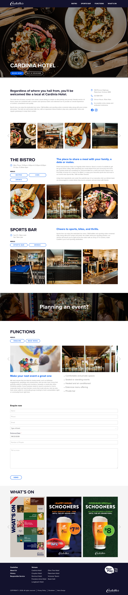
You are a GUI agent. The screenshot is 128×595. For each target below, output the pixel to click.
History (12, 573)
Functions (99, 4)
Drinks (19, 180)
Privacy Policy (42, 590)
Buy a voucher (34, 73)
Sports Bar (18, 245)
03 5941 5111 (98, 96)
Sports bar (86, 4)
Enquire (17, 341)
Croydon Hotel (37, 573)
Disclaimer (51, 590)
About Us (13, 570)
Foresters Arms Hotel (39, 579)
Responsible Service (17, 576)
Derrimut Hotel (37, 576)
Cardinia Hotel (37, 570)
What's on (112, 4)
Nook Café (51, 579)
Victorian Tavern (53, 576)
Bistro (74, 4)
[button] (8, 135)
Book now (17, 73)
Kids (38, 175)
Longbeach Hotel (38, 582)
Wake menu (33, 341)
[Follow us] (92, 110)
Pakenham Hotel (53, 573)
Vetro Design (61, 590)
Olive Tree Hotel (53, 570)
